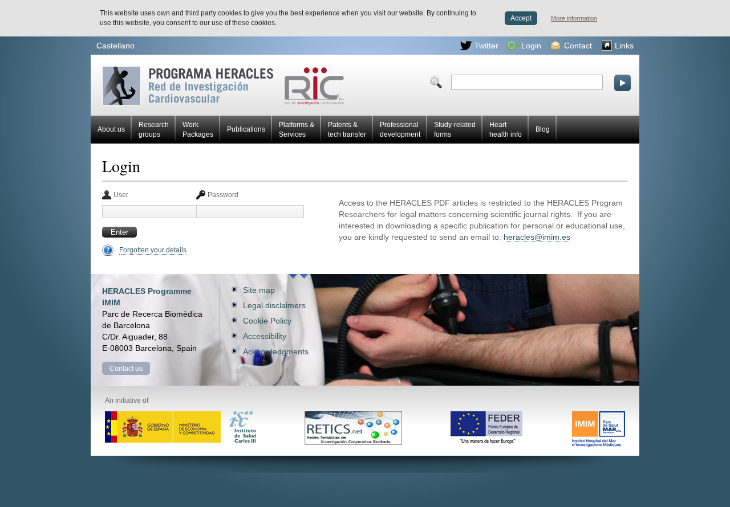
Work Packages (197, 129)
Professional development (400, 129)
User (120, 195)
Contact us (126, 369)
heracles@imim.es (537, 237)
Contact (578, 45)
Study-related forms (455, 129)
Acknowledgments (276, 351)
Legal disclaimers (274, 305)
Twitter (486, 45)
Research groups (154, 129)
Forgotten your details (152, 250)
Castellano (115, 45)
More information (574, 18)
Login (531, 45)
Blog (543, 129)
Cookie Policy (267, 320)
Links (624, 45)
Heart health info (505, 129)
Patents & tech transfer (347, 129)
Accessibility (264, 336)
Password (223, 195)
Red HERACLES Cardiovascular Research (144, 70)
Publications (246, 129)
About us (111, 129)
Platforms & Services (296, 129)
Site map (259, 290)
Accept (521, 18)
